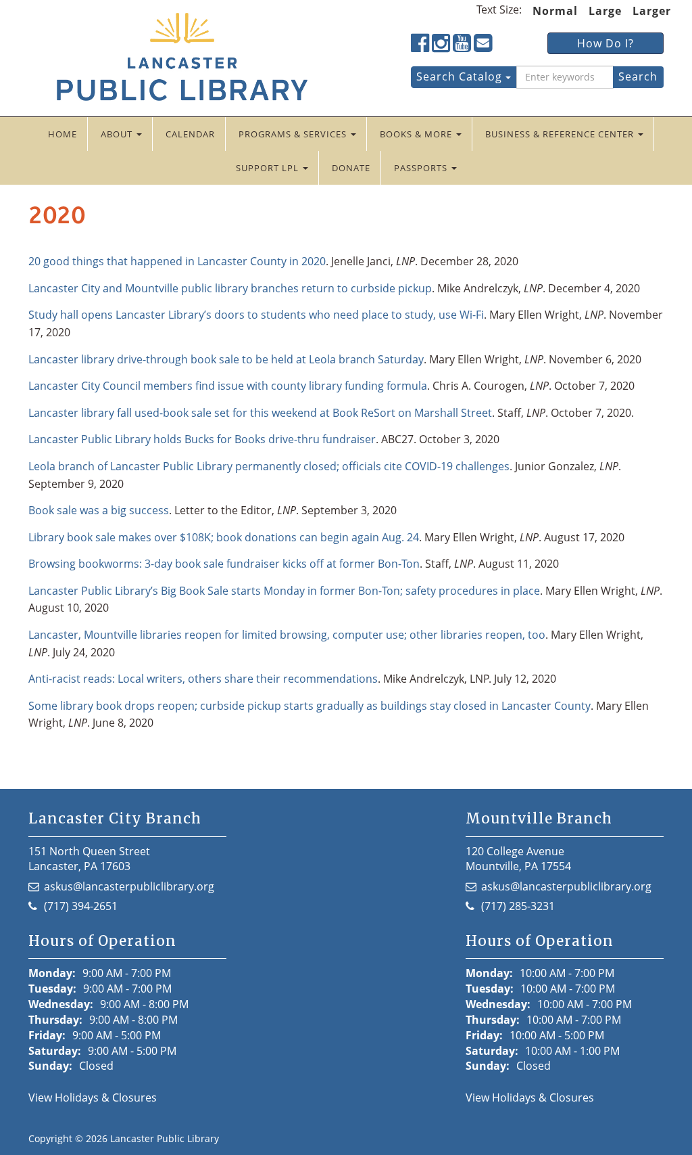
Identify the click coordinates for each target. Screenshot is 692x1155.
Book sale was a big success (98, 510)
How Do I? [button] (605, 43)
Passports (422, 168)
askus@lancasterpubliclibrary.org (129, 886)
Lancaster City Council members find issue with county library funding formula (227, 385)
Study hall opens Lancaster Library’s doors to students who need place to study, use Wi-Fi (256, 314)
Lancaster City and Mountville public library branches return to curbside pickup (230, 288)
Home (62, 134)
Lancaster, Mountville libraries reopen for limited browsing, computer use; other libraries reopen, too (286, 634)
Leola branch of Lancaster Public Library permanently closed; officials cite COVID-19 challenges (269, 466)
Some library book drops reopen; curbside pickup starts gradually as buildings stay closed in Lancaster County (309, 705)
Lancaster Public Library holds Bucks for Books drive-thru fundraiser (202, 439)
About (118, 134)
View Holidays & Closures (92, 1097)
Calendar (190, 134)
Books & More (417, 134)
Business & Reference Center (561, 134)
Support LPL (268, 168)
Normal (555, 10)
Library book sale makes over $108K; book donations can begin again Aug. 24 (223, 537)
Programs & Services (294, 134)
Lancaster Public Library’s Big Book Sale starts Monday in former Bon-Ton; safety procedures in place (284, 590)
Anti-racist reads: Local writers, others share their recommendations (203, 678)
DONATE (351, 168)
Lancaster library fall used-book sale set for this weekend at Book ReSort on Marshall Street (260, 412)
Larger (652, 10)
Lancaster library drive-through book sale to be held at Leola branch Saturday (226, 359)
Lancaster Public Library (164, 1138)
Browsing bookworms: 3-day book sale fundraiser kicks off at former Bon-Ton (224, 563)
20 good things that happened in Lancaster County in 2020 (177, 261)
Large (605, 10)
